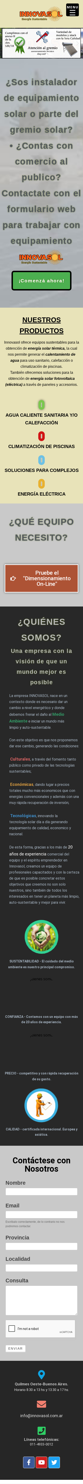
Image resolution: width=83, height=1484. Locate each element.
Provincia (17, 1238)
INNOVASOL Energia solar (41, 14)
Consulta (17, 1281)
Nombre (16, 1183)
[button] (5, 43)
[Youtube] (41, 1462)
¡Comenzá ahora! (42, 280)
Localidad (18, 1259)
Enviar (15, 1348)
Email (12, 1206)
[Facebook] (29, 1462)
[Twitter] (54, 1462)
